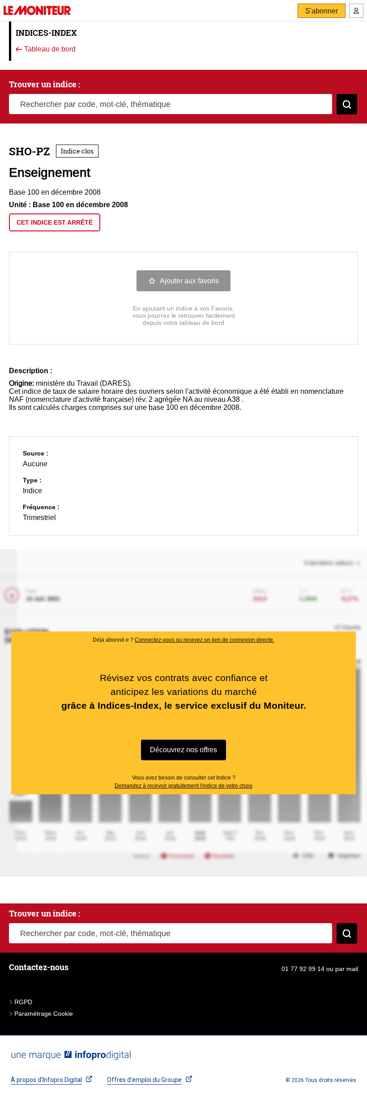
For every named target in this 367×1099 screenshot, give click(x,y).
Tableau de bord (49, 49)
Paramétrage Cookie (43, 1013)
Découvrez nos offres (183, 749)
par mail (346, 969)
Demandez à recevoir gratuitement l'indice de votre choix (183, 785)
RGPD (23, 1001)
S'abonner (321, 11)
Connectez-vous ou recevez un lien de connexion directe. (204, 639)
